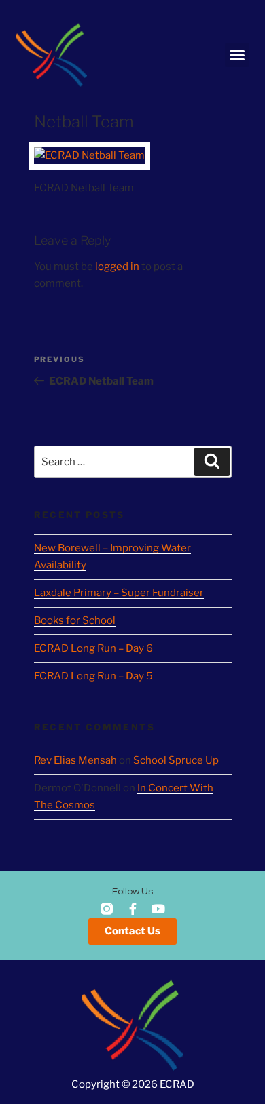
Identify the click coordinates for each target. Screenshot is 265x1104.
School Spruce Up (176, 760)
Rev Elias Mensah (75, 760)
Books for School (75, 620)
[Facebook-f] (132, 909)
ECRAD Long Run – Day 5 (93, 676)
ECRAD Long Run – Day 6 (93, 648)
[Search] (212, 462)
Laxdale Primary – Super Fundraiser (119, 593)
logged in (117, 266)
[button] (237, 55)
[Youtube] (158, 909)
